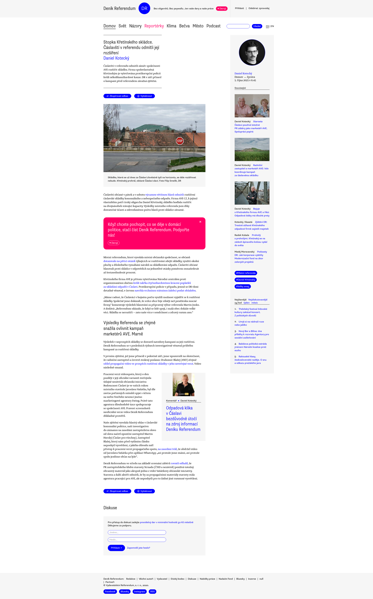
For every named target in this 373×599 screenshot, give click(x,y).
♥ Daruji (222, 8)
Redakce (130, 578)
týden (247, 302)
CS (267, 26)
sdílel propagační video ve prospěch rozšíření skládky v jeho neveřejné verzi (148, 363)
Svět (122, 26)
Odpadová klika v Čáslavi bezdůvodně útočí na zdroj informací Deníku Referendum (183, 418)
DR (144, 8)
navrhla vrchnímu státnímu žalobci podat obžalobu (165, 290)
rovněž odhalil (179, 463)
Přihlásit (239, 8)
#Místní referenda (246, 273)
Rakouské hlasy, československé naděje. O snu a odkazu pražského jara (250, 360)
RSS (152, 591)
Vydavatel (162, 578)
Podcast (213, 26)
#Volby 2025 (242, 286)
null (261, 578)
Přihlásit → (116, 547)
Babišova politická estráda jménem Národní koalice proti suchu (251, 347)
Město (198, 26)
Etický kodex (177, 578)
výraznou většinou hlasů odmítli (164, 194)
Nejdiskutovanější (257, 299)
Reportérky (154, 26)
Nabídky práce (207, 578)
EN (272, 26)
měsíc (254, 302)
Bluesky (240, 578)
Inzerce (252, 578)
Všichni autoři (146, 578)
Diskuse (192, 578)
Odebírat (259, 8)
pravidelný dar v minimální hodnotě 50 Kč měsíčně (166, 522)
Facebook (110, 591)
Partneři (109, 582)
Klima (171, 26)
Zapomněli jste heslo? (138, 547)
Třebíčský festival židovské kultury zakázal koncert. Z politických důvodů (251, 312)
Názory (135, 26)
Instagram (139, 591)
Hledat (257, 26)
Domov (109, 26)
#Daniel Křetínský (245, 279)
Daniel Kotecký (116, 58)
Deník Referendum (119, 8)
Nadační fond (226, 578)
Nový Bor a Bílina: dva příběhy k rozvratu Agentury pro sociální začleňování (252, 334)
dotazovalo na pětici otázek (119, 261)
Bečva (184, 26)
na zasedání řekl (167, 449)
